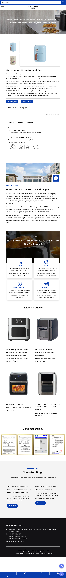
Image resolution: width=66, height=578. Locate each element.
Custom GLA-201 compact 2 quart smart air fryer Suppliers (34, 554)
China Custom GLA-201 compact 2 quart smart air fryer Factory (32, 199)
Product (14, 19)
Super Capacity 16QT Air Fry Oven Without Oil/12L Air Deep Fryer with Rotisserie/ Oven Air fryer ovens (17, 352)
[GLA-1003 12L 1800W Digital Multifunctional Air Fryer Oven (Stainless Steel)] (47, 329)
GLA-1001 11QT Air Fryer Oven (15, 404)
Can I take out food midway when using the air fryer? (19, 491)
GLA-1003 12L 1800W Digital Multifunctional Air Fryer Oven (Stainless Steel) (44, 352)
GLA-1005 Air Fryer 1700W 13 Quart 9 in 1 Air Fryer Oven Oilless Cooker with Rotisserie (47, 407)
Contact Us (27, 102)
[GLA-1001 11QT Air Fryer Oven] (18, 384)
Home (9, 19)
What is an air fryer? (43, 490)
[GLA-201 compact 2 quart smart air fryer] (40, 54)
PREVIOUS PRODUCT (54, 114)
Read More (12, 506)
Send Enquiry (12, 102)
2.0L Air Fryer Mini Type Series (27, 19)
